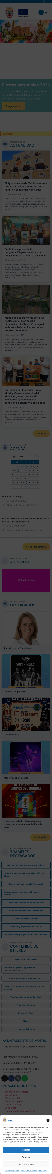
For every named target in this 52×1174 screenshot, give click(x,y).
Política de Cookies (12, 1171)
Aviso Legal (42, 1171)
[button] (48, 1120)
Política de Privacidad (29, 1171)
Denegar (26, 1157)
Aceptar (26, 1150)
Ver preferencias (26, 1164)
